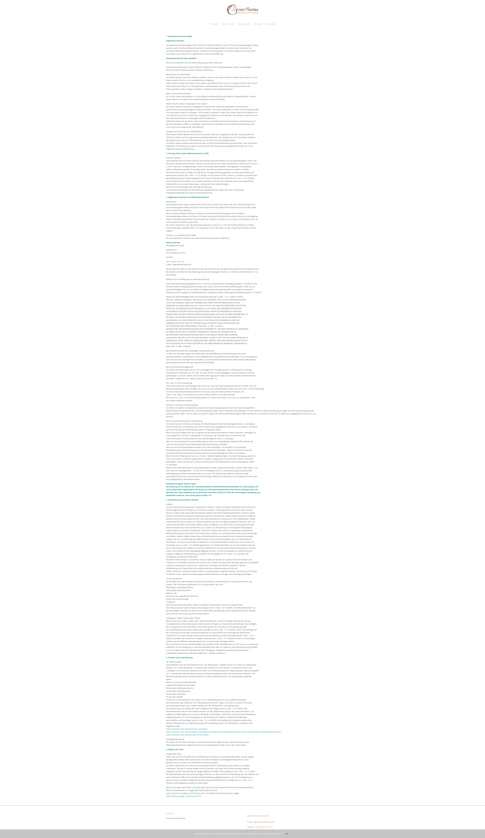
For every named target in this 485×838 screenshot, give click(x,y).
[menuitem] (213, 24)
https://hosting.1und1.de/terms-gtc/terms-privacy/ (187, 735)
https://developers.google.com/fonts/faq (183, 793)
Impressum (170, 813)
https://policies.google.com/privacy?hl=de (183, 796)
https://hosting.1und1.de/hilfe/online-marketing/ (186, 729)
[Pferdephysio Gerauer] (242, 12)
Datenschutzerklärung (175, 818)
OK (287, 834)
